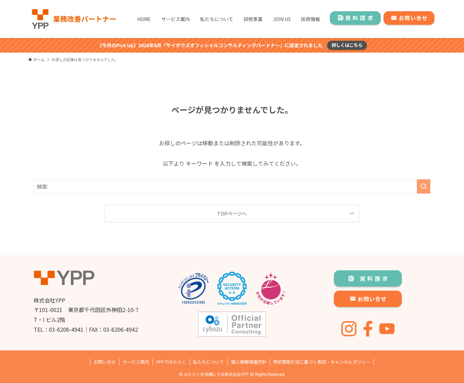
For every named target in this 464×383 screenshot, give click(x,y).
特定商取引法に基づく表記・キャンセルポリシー (321, 362)
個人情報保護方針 (248, 362)
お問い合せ (105, 362)
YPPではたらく (171, 362)
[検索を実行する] (423, 186)
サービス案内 (136, 362)
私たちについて (208, 362)
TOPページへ (232, 213)
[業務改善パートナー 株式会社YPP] (73, 19)
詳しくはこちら (347, 45)
